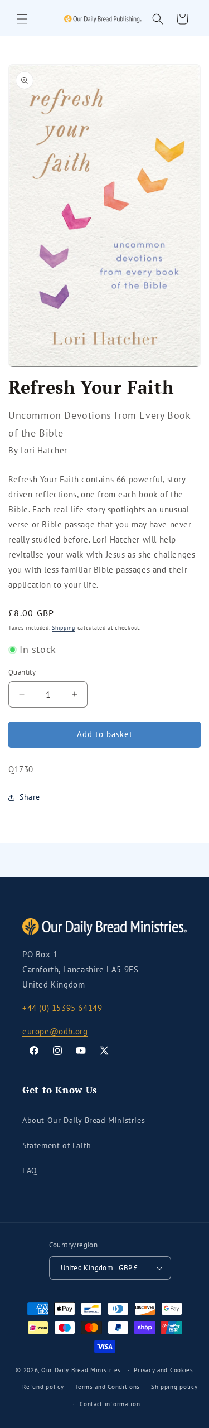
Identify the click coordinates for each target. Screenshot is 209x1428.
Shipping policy (174, 1387)
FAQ (29, 1170)
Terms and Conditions (107, 1387)
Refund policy (43, 1387)
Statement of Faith (56, 1145)
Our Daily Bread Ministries (81, 1370)
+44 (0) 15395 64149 (62, 1008)
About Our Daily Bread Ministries (83, 1120)
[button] (22, 19)
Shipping (63, 627)
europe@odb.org (55, 1031)
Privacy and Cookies (163, 1370)
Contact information (110, 1404)
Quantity (22, 672)
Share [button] (30, 797)
